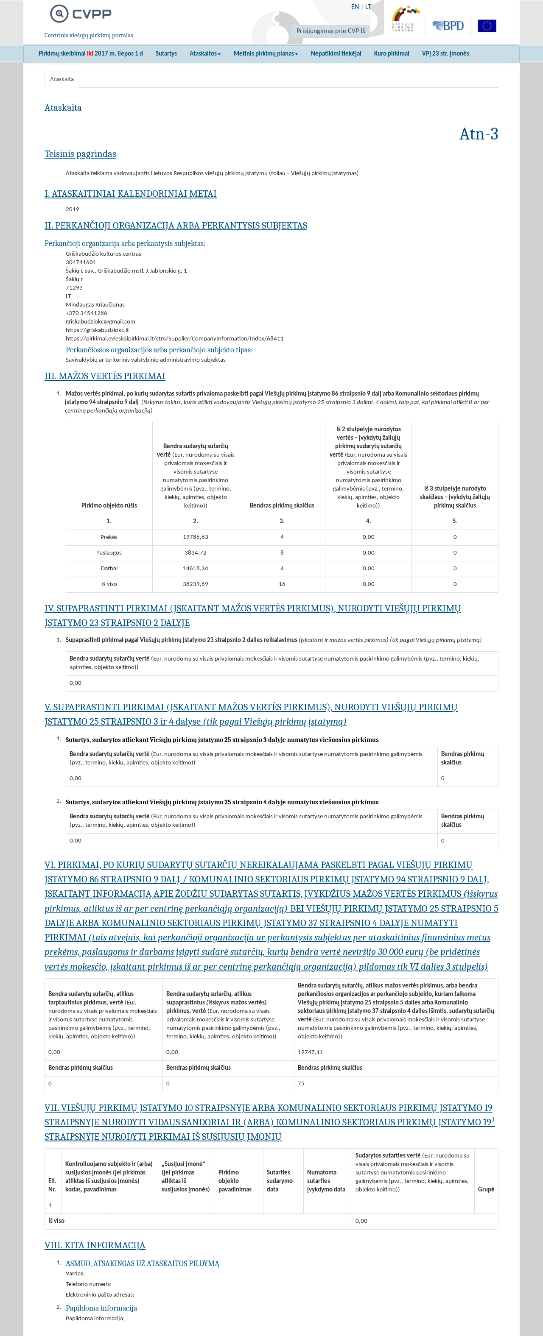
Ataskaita (62, 79)
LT (368, 7)
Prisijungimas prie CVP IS (331, 31)
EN (355, 7)
